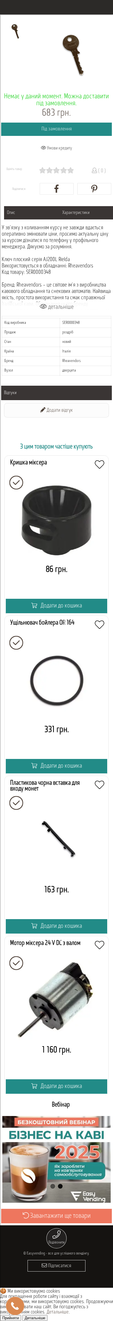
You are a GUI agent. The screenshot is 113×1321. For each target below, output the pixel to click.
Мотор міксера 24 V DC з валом (45, 943)
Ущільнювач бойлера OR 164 (42, 623)
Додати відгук (59, 410)
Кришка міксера (28, 462)
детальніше (60, 307)
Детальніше (58, 1312)
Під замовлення (56, 129)
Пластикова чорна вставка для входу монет (45, 786)
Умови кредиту (59, 148)
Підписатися (59, 1266)
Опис (11, 212)
